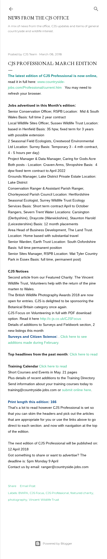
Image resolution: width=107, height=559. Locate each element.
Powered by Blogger (57, 543)
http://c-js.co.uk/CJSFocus (60, 319)
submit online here (76, 390)
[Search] (96, 8)
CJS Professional (57, 493)
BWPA (23, 493)
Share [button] (12, 486)
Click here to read (84, 354)
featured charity (81, 493)
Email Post (28, 486)
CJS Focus (37, 493)
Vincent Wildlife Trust (44, 499)
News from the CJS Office (38, 18)
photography (17, 499)
